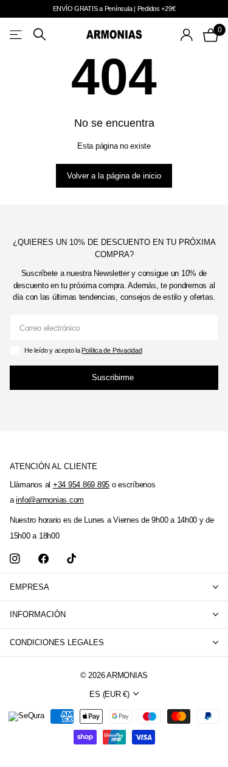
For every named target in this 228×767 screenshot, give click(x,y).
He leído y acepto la (83, 350)
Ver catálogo (17, 34)
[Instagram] (15, 559)
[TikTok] (71, 559)
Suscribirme (114, 377)
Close (114, 587)
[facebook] (43, 559)
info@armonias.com (50, 499)
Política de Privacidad (111, 350)
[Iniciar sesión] (187, 34)
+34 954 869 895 (81, 484)
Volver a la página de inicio (114, 175)
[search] (39, 34)
